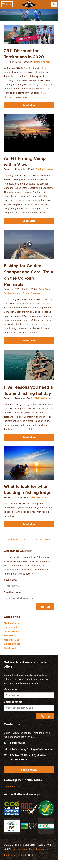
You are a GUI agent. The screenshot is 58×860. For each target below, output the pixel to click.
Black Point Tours (13, 786)
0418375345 (54, 4)
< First (11, 539)
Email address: (13, 592)
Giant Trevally (11, 631)
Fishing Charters (41, 61)
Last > (47, 539)
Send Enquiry (29, 769)
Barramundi (10, 627)
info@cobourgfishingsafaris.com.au (31, 749)
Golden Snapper (12, 293)
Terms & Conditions (39, 848)
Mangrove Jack (12, 639)
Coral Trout (45, 289)
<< (17, 539)
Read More (29, 105)
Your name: (10, 579)
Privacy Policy (20, 848)
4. (33, 539)
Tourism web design (14, 855)
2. (25, 539)
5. (37, 539)
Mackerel (9, 635)
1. (21, 539)
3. (29, 539)
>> (41, 539)
